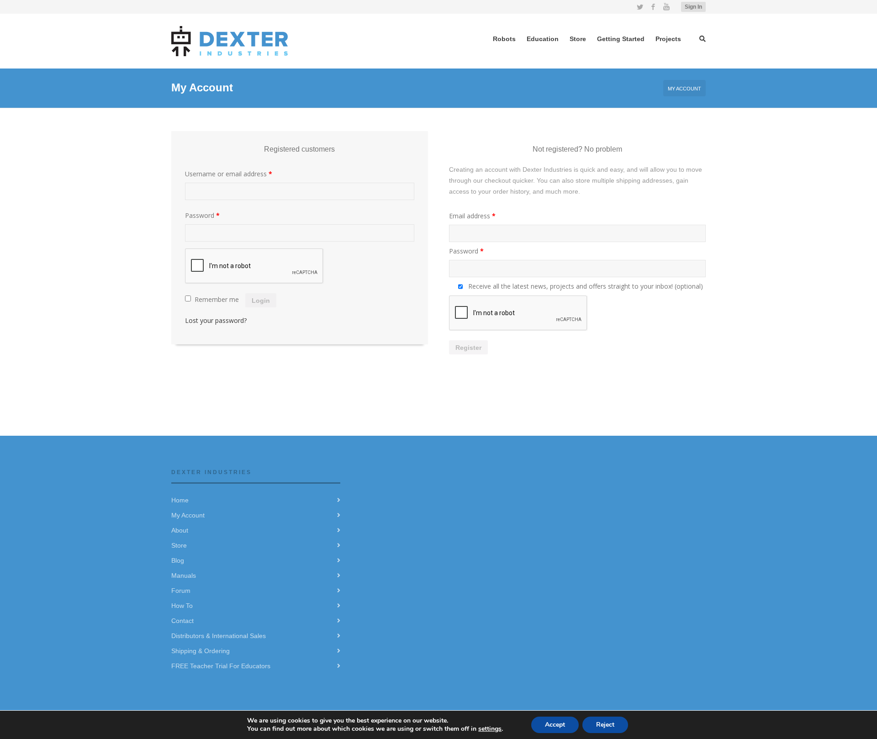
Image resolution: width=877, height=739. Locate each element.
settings (490, 728)
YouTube (666, 6)
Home (180, 500)
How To (182, 605)
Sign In (693, 7)
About (179, 530)
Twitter (639, 6)
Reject (605, 724)
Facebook (653, 6)
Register (468, 347)
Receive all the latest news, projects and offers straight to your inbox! (584, 286)
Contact (182, 620)
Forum (180, 590)
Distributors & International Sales (218, 635)
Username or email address (228, 173)
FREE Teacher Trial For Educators (220, 666)
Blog (177, 560)
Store (179, 545)
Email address (472, 215)
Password (202, 215)
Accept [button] (555, 724)
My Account (188, 515)
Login (261, 300)
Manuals (183, 575)
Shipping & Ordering (200, 651)
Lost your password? (216, 320)
